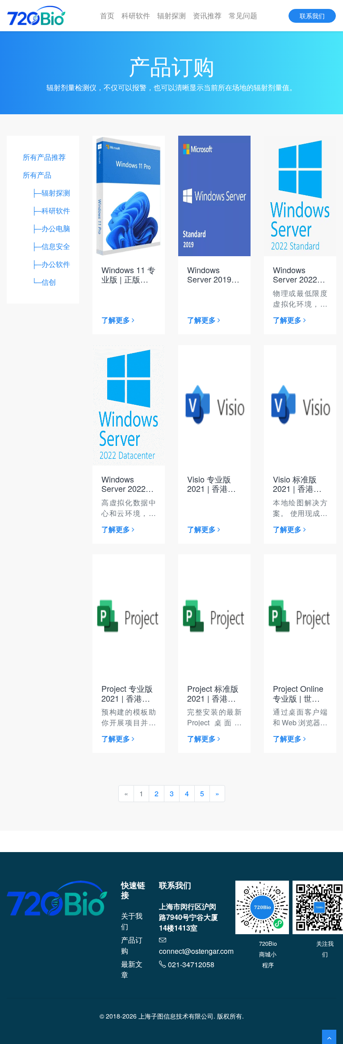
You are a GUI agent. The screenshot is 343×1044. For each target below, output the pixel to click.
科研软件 (135, 15)
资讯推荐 (207, 15)
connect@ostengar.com (196, 951)
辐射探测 (171, 15)
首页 (107, 15)
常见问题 (243, 15)
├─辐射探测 (46, 192)
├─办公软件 (46, 264)
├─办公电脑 (46, 228)
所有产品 (37, 175)
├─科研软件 (46, 210)
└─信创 (39, 282)
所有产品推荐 (44, 157)
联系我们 (312, 15)
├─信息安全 (46, 246)
